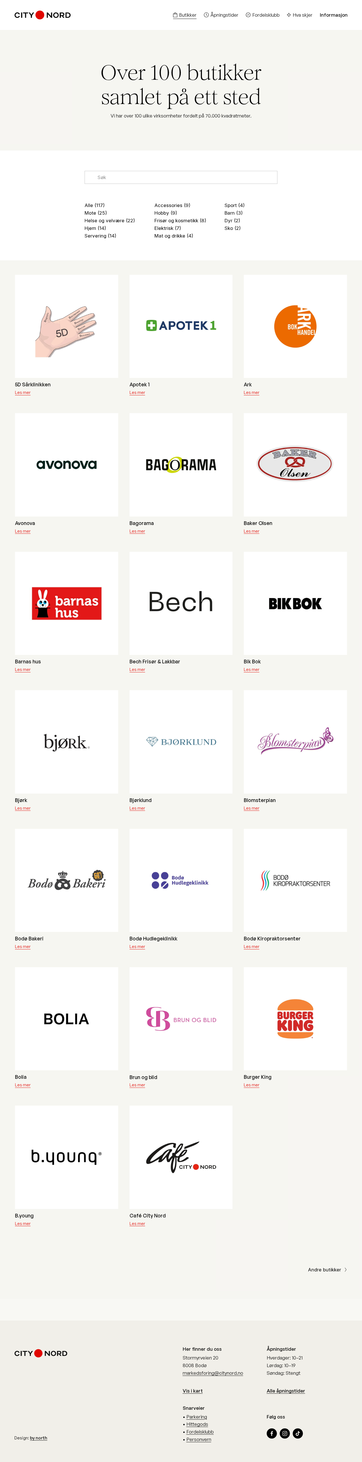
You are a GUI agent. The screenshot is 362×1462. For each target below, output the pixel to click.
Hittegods (197, 1424)
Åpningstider (224, 15)
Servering (100, 236)
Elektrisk (166, 228)
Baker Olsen (258, 523)
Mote (95, 213)
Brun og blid (143, 1077)
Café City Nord (148, 1215)
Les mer (23, 392)
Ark (248, 384)
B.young (24, 1215)
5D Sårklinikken (33, 384)
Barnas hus (28, 661)
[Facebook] (272, 1433)
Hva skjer (303, 15)
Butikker (188, 15)
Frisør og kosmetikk (179, 220)
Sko (232, 228)
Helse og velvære (109, 220)
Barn (233, 213)
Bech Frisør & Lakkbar (155, 661)
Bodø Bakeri (29, 938)
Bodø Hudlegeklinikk (153, 938)
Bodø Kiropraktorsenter (272, 938)
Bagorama (142, 523)
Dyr (231, 220)
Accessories (171, 205)
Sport (234, 205)
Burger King (258, 1077)
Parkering (196, 1417)
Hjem (94, 228)
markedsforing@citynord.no (213, 1373)
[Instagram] (285, 1433)
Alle (94, 205)
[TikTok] (298, 1433)
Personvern (198, 1439)
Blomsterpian (260, 800)
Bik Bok (252, 661)
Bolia (21, 1077)
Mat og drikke (172, 236)
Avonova (25, 523)
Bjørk (21, 800)
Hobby (164, 213)
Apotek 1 (140, 384)
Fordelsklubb (266, 15)
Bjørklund (141, 800)
